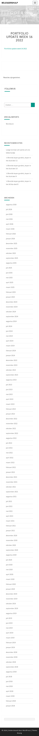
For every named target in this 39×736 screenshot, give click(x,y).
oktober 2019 (11, 603)
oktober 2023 (11, 370)
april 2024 (9, 341)
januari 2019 (10, 647)
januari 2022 (10, 472)
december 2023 (11, 360)
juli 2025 (9, 268)
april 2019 (9, 633)
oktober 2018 (11, 662)
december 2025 (11, 243)
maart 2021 (10, 521)
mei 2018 (9, 686)
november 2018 (11, 657)
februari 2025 (11, 292)
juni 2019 (9, 623)
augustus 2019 (11, 613)
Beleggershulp (10, 2)
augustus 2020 (11, 555)
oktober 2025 (11, 253)
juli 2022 (9, 443)
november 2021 (11, 482)
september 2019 (12, 608)
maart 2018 (10, 696)
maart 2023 (10, 404)
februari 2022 (11, 467)
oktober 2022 (11, 428)
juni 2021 (9, 506)
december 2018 (11, 652)
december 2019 (11, 594)
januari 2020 (10, 589)
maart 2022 (10, 462)
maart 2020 (10, 579)
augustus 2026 (11, 204)
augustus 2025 (11, 263)
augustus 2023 (11, 380)
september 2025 (12, 258)
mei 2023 (9, 394)
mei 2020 (9, 569)
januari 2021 (10, 530)
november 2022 (11, 423)
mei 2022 (9, 453)
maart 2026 (10, 229)
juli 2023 (9, 384)
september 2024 (12, 316)
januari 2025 (10, 297)
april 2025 (9, 282)
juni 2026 (9, 214)
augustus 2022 (11, 438)
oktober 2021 (11, 487)
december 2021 (11, 477)
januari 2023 (10, 414)
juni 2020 (9, 565)
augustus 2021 (11, 496)
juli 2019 (9, 618)
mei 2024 (9, 336)
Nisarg (19, 733)
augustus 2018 (11, 672)
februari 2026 (11, 234)
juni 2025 (9, 273)
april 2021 (9, 516)
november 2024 (11, 307)
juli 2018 (9, 676)
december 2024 (11, 302)
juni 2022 (9, 448)
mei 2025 (9, 277)
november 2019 (11, 599)
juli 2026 (9, 209)
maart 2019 (10, 638)
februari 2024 (11, 350)
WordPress (27, 730)
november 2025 (11, 248)
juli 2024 (9, 326)
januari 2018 (10, 706)
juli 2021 (9, 501)
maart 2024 (10, 345)
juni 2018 (9, 681)
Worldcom (10, 124)
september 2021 (12, 492)
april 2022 (9, 457)
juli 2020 (9, 560)
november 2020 (11, 540)
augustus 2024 (11, 321)
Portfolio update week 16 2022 (15, 48)
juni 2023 (9, 389)
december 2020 (11, 535)
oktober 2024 (11, 311)
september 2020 (12, 550)
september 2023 (12, 375)
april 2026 (9, 224)
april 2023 (9, 399)
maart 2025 (10, 287)
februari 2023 (11, 409)
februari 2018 (11, 701)
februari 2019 (11, 642)
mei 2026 (9, 219)
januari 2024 (10, 355)
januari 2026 (10, 238)
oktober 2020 (11, 545)
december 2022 (11, 419)
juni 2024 (9, 331)
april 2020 (9, 574)
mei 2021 (9, 511)
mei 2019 (9, 628)
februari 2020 (11, 584)
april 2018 (9, 691)
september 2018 (12, 667)
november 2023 (11, 365)
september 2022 (12, 433)
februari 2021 (11, 526)
